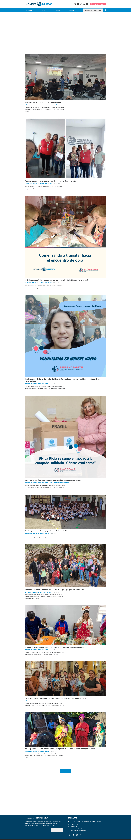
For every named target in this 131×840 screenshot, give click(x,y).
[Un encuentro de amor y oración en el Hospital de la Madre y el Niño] (65, 118)
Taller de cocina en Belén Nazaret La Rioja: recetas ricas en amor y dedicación (54, 647)
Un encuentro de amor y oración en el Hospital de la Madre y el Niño (50, 181)
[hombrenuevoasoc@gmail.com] (69, 831)
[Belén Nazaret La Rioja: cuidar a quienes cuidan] (65, 55)
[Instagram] (81, 4)
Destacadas (41, 105)
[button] (105, 10)
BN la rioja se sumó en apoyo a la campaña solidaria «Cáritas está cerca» (53, 480)
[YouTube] (87, 4)
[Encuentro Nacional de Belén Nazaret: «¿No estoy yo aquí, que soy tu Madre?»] (65, 545)
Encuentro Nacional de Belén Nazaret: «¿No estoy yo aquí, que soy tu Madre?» (54, 589)
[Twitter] (84, 4)
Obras (51, 183)
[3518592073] (69, 826)
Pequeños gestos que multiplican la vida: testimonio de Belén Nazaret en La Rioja (55, 698)
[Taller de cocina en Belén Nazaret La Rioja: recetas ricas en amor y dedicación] (65, 606)
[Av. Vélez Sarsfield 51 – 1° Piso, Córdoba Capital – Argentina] (69, 822)
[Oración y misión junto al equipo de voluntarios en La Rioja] (65, 496)
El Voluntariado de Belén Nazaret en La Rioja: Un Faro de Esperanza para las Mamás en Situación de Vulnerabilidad (62, 380)
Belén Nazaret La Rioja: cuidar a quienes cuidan (43, 102)
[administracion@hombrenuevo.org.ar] (69, 829)
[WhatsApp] (75, 4)
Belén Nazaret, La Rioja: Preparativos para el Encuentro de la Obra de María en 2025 (56, 280)
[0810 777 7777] (69, 824)
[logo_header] (39, 4)
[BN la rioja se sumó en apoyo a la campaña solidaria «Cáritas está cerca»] (65, 397)
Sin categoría (53, 105)
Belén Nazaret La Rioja (31, 105)
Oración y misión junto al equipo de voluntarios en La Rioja (47, 531)
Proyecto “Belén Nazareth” (44, 282)
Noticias (47, 105)
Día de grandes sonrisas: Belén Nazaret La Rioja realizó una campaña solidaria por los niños (60, 749)
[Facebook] (78, 4)
